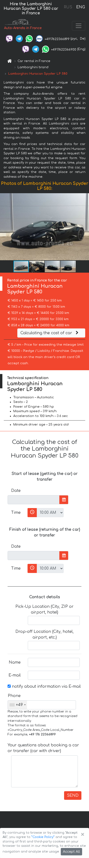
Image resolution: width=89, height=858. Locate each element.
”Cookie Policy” (43, 837)
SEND (73, 795)
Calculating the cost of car (46, 333)
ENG (80, 7)
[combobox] (17, 705)
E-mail (15, 675)
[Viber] (9, 38)
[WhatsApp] (29, 38)
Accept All (71, 851)
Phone (14, 696)
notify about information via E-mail (46, 686)
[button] (85, 227)
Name (15, 662)
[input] (34, 499)
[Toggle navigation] (78, 26)
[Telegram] (19, 38)
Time (16, 512)
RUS (68, 7)
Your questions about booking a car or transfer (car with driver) (43, 748)
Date (16, 491)
